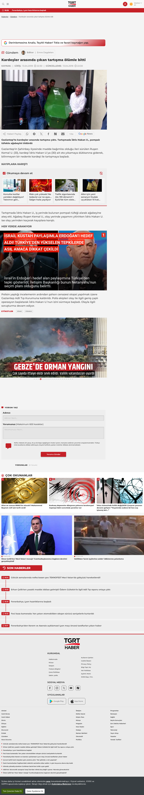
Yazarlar (113, 736)
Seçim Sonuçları (116, 720)
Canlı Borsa (5, 714)
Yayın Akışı (114, 733)
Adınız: (6, 412)
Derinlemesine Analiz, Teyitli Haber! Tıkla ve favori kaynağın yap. (49, 42)
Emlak (3, 733)
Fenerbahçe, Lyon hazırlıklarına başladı (29, 10)
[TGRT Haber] (72, 4)
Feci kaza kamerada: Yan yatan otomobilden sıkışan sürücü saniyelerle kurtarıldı (52, 613)
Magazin (79, 723)
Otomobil (79, 736)
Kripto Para (80, 717)
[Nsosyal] (55, 134)
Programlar (114, 711)
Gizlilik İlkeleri (86, 661)
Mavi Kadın (80, 727)
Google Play (59, 701)
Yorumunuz (23, 424)
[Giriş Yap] (125, 4)
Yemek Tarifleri (115, 740)
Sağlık (112, 717)
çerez (48, 781)
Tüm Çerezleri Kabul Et (12, 791)
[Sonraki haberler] (101, 173)
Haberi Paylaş (14, 134)
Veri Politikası (86, 670)
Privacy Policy (86, 664)
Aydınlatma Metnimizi (61, 784)
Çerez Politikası (54, 672)
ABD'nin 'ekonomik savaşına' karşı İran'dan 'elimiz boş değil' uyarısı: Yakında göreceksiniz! (36, 770)
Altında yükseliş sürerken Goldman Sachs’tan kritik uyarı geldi (26, 766)
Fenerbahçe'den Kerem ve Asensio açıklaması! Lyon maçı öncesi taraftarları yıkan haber (56, 625)
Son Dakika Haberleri (118, 723)
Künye (51, 662)
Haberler (4, 17)
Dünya (3, 723)
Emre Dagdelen (45, 52)
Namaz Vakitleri (81, 733)
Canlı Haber (5, 717)
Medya (78, 730)
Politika (79, 740)
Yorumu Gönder (53, 454)
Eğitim (3, 727)
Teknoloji (113, 730)
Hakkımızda (53, 659)
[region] (72, 786)
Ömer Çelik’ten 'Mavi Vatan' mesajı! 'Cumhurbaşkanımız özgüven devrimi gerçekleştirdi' (35, 773)
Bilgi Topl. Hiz (86, 667)
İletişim (51, 666)
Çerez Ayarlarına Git (35, 791)
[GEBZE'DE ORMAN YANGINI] (53, 348)
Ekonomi (4, 730)
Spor (112, 727)
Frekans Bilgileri (54, 669)
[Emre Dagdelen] (23, 53)
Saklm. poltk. (53, 675)
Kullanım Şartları (87, 658)
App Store (78, 701)
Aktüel (3, 711)
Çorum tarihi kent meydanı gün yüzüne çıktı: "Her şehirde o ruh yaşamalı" (30, 760)
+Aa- (71, 134)
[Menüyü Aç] (8, 4)
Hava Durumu (6, 740)
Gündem (13, 17)
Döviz (3, 720)
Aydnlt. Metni (86, 674)
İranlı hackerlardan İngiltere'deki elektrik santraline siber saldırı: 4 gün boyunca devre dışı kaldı (38, 763)
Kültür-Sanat (80, 714)
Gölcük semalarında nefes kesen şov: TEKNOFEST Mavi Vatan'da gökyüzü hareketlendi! (55, 577)
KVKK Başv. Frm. (87, 677)
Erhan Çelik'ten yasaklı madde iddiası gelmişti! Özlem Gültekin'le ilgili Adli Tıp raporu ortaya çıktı (60, 589)
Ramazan (113, 714)
